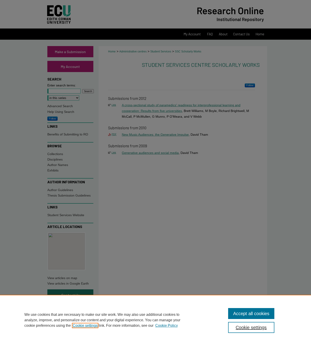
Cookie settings (85, 325)
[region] (155, 320)
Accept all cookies (251, 313)
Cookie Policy (166, 325)
